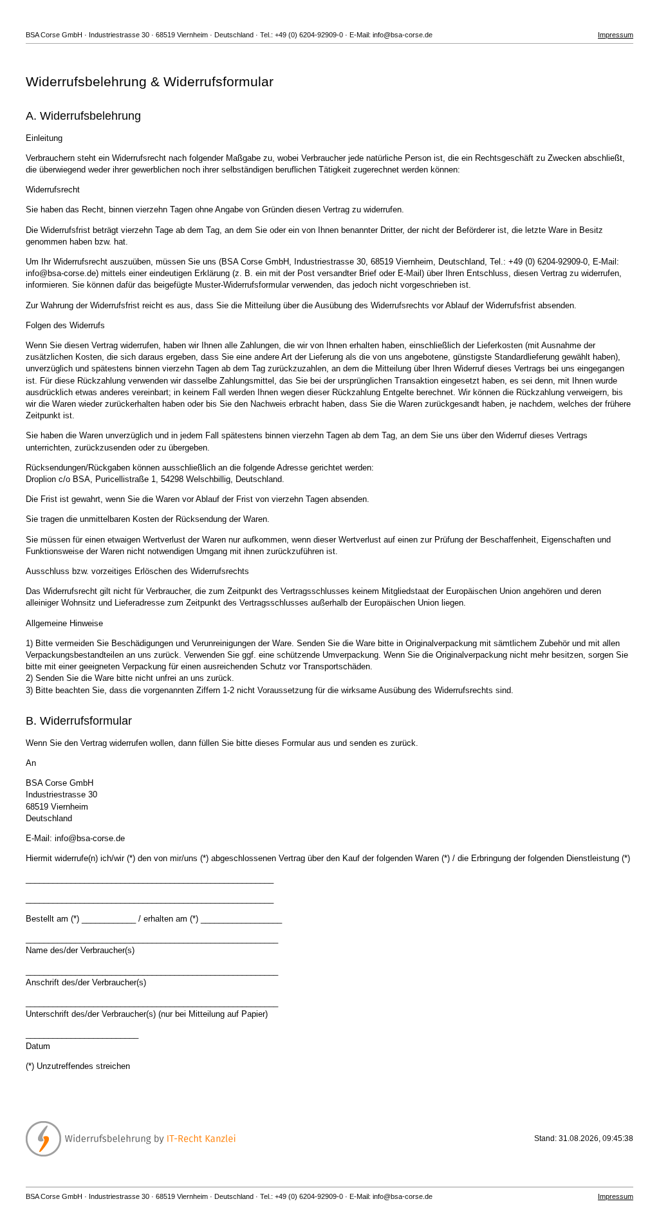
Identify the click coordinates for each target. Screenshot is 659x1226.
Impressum (615, 35)
